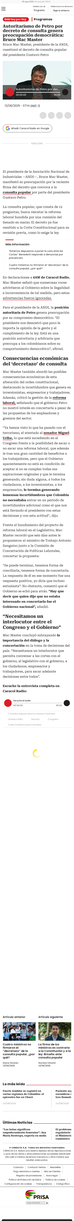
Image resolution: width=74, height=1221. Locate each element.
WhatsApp (67, 115)
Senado (35, 719)
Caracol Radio (17, 9)
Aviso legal (52, 1175)
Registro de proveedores (29, 1175)
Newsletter (55, 1167)
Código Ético (63, 1184)
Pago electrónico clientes (26, 1171)
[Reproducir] (10, 92)
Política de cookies (55, 1179)
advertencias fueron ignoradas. (27, 298)
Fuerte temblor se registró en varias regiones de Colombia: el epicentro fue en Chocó (23, 1094)
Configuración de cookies (18, 1184)
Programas (43, 19)
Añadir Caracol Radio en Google (30, 128)
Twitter (51, 115)
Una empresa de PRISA (37, 1194)
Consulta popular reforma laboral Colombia (31, 713)
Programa (39, 10)
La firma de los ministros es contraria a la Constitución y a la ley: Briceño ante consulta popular (54, 1051)
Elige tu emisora (61, 10)
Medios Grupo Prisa (37, 1203)
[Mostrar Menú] (3, 8)
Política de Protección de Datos (25, 1179)
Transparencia (44, 1184)
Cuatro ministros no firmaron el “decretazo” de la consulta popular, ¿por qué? (19, 1051)
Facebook (43, 115)
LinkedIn (59, 115)
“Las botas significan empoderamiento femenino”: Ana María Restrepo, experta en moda (24, 1132)
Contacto (18, 1167)
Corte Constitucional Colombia (24, 724)
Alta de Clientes (52, 1171)
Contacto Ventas (37, 1167)
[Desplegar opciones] (65, 92)
